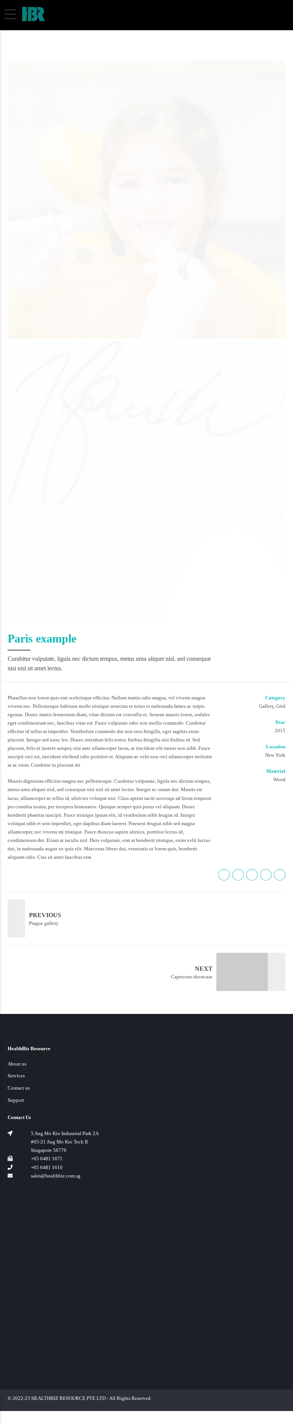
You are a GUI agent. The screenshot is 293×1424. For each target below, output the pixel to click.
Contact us (19, 1088)
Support (16, 1100)
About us (17, 1064)
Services (16, 1076)
